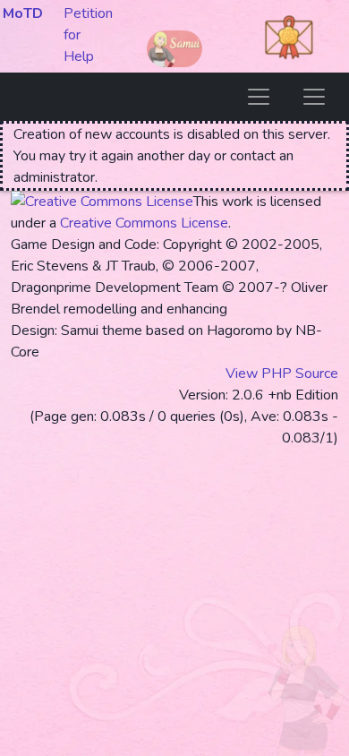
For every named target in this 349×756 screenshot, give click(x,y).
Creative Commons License (144, 223)
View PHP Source (282, 373)
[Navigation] (258, 97)
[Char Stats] (314, 97)
